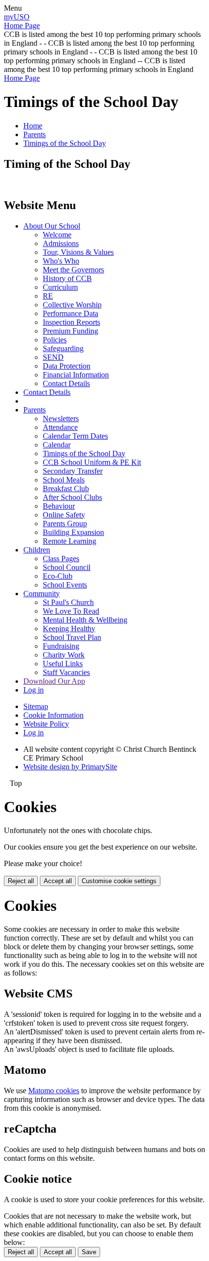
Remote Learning (69, 541)
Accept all (58, 881)
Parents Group (65, 523)
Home (32, 126)
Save (89, 1252)
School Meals (64, 480)
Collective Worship (72, 305)
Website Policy (46, 724)
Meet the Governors (73, 270)
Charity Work (64, 655)
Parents (34, 134)
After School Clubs (72, 497)
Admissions (61, 243)
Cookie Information (53, 715)
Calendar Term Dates (75, 436)
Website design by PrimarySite (70, 767)
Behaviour (59, 506)
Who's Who (61, 261)
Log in (33, 690)
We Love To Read (71, 611)
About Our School (51, 226)
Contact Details (66, 383)
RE (48, 296)
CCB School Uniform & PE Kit (92, 462)
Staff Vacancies (66, 672)
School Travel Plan (72, 637)
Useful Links (63, 663)
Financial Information (76, 375)
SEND (53, 357)
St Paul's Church (68, 602)
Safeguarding (63, 348)
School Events (65, 585)
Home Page (22, 25)
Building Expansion (73, 532)
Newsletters (61, 418)
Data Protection (66, 366)
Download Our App (54, 681)
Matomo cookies (53, 1090)
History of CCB (67, 278)
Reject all (21, 881)
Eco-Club (57, 576)
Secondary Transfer (73, 471)
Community (41, 593)
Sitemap (35, 706)
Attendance (60, 427)
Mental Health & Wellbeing (85, 620)
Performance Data (70, 313)
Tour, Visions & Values (78, 252)
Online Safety (64, 515)
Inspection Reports (71, 322)
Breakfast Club (66, 488)
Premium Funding (70, 331)
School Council (66, 567)
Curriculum (60, 287)
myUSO (17, 17)
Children (36, 550)
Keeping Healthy (69, 628)
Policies (55, 340)
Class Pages (61, 558)
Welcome (57, 235)
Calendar (56, 445)
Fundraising (61, 646)
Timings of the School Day (64, 143)
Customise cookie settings (119, 881)
